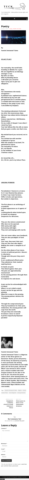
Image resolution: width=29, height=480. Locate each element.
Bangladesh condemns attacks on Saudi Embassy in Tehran (8, 404)
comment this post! (19, 420)
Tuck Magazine (12, 392)
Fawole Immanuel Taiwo (9, 50)
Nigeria (20, 390)
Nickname (4, 443)
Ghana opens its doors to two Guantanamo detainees (20, 403)
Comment (4, 428)
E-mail (3, 449)
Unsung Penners (21, 392)
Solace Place (4, 392)
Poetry (10, 28)
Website (3, 454)
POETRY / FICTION (17, 28)
